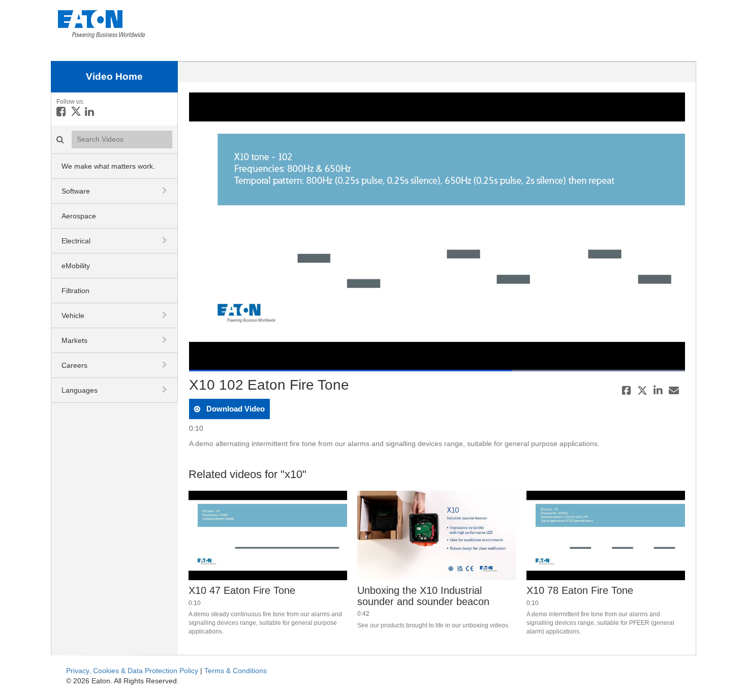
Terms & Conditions (235, 671)
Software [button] (75, 191)
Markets (74, 340)
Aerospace (78, 216)
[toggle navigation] (165, 190)
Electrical (75, 241)
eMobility (75, 266)
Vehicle (72, 315)
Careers (74, 365)
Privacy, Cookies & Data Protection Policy (132, 671)
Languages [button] (79, 390)
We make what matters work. (108, 166)
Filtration (75, 291)
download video (234, 408)
